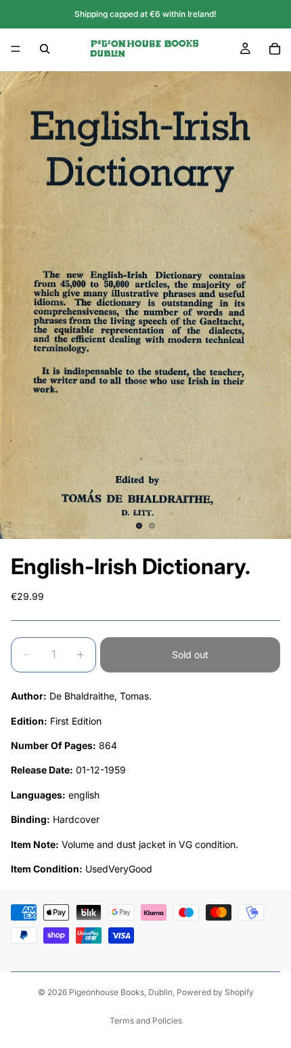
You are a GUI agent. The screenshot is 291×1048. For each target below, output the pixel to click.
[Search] (45, 49)
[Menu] (15, 48)
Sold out (190, 654)
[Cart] (275, 49)
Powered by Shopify (215, 992)
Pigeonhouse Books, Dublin (121, 992)
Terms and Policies (146, 1020)
